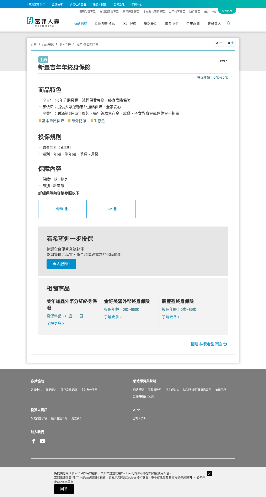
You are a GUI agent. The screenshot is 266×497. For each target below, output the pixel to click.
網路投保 (150, 23)
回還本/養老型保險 (206, 344)
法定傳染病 (172, 389)
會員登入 (214, 23)
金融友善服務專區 (154, 11)
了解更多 (54, 324)
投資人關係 (100, 4)
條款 (60, 209)
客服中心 (36, 389)
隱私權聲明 (154, 389)
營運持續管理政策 (144, 396)
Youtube (43, 444)
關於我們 (172, 23)
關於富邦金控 (37, 4)
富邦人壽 (43, 22)
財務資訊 (76, 418)
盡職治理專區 (87, 11)
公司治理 (119, 4)
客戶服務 (129, 23)
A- (219, 42)
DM (109, 209)
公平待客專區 (177, 11)
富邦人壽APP (141, 418)
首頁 (34, 44)
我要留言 (51, 389)
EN (206, 11)
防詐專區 (194, 11)
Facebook (34, 444)
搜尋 (231, 24)
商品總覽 (80, 23)
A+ (230, 42)
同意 (64, 489)
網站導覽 (138, 389)
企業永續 (193, 23)
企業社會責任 (78, 4)
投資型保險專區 (109, 11)
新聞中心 (137, 4)
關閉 (209, 473)
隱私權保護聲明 (181, 477)
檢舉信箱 (220, 389)
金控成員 (227, 11)
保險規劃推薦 (105, 23)
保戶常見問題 (69, 389)
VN (214, 11)
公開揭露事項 (39, 418)
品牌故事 (57, 4)
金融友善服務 (89, 389)
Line (51, 442)
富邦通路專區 (131, 11)
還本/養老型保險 (87, 44)
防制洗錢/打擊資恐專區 (197, 389)
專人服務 (60, 264)
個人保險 (65, 44)
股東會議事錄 (59, 418)
